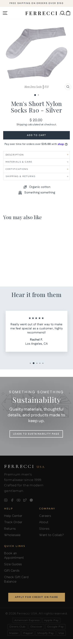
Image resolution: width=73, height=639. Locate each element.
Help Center (13, 516)
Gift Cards (11, 570)
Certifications (17, 169)
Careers (45, 516)
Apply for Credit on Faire (36, 597)
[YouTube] (18, 500)
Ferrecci (24, 466)
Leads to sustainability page (36, 433)
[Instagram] (5, 500)
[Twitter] (25, 500)
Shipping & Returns (20, 176)
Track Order (13, 522)
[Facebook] (12, 500)
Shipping (21, 124)
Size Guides (13, 564)
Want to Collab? (51, 535)
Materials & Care (19, 161)
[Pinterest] (31, 500)
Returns (10, 528)
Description (15, 154)
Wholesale (12, 535)
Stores (44, 528)
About (43, 522)
